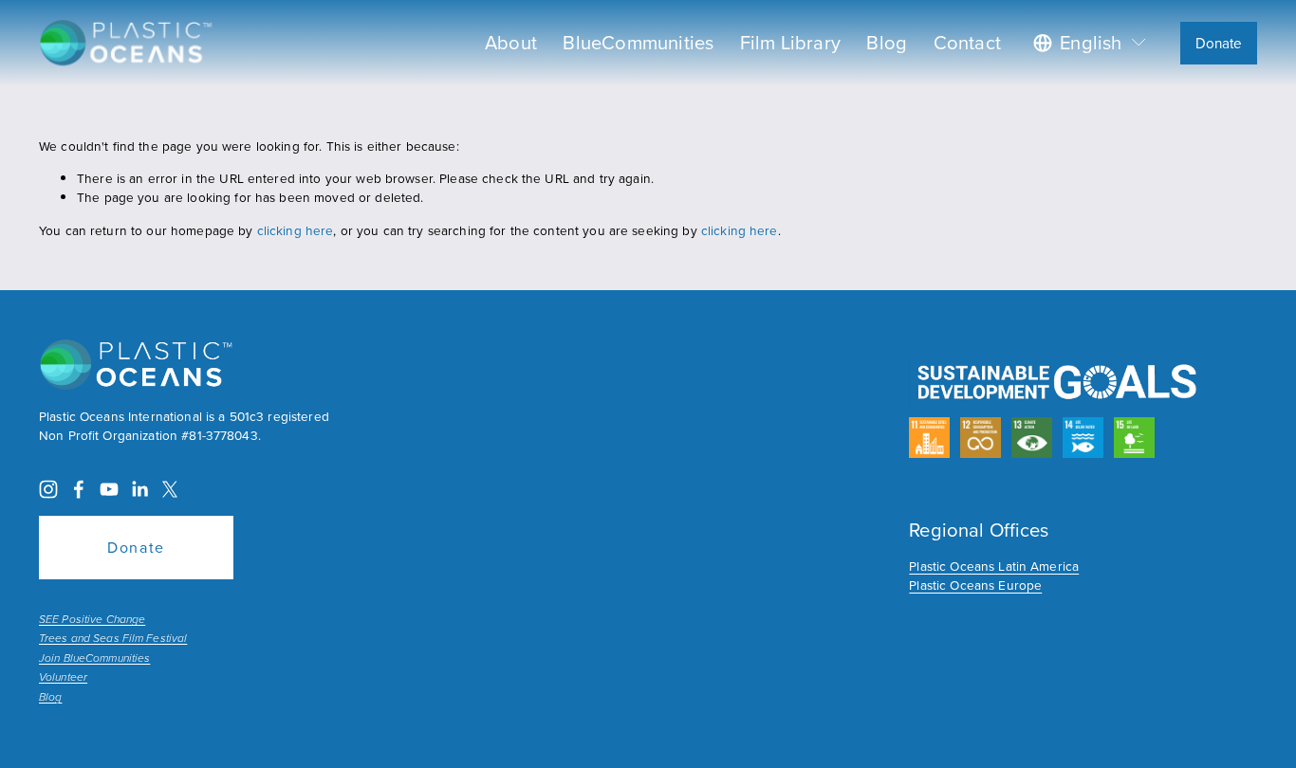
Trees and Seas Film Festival (113, 639)
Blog (886, 42)
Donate (1219, 43)
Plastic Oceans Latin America (994, 566)
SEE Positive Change (92, 620)
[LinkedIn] (139, 489)
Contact (967, 42)
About (511, 42)
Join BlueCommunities (94, 659)
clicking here (295, 230)
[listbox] (1090, 43)
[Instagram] (48, 489)
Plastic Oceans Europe (975, 585)
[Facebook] (78, 489)
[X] (169, 489)
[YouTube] (109, 489)
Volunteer (63, 678)
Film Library (790, 42)
